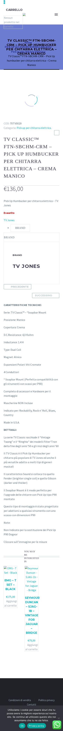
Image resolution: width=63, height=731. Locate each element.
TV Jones (9, 220)
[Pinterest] (16, 118)
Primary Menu (56, 14)
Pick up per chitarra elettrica (34, 128)
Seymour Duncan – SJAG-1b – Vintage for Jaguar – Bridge (32, 615)
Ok (22, 725)
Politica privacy (46, 700)
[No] (58, 718)
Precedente (20, 286)
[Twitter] (11, 118)
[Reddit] (31, 118)
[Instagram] (33, 687)
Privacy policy (36, 725)
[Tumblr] (21, 118)
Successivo (43, 295)
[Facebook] (6, 118)
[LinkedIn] (26, 118)
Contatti (31, 704)
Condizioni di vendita (20, 700)
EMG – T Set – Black (10, 585)
